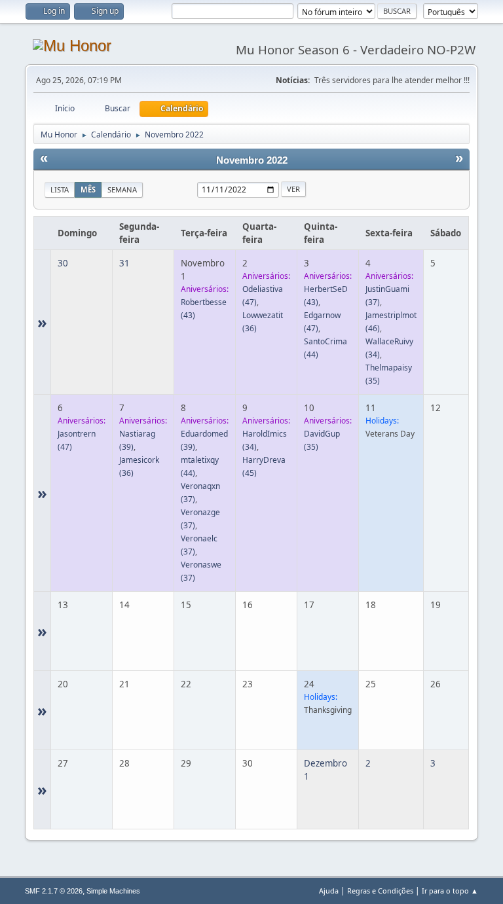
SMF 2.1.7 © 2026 (54, 891)
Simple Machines (113, 891)
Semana (122, 189)
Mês (88, 189)
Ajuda (329, 890)
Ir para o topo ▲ (450, 890)
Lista (59, 189)
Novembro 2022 (252, 160)
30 (63, 263)
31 (124, 263)
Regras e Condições (380, 890)
